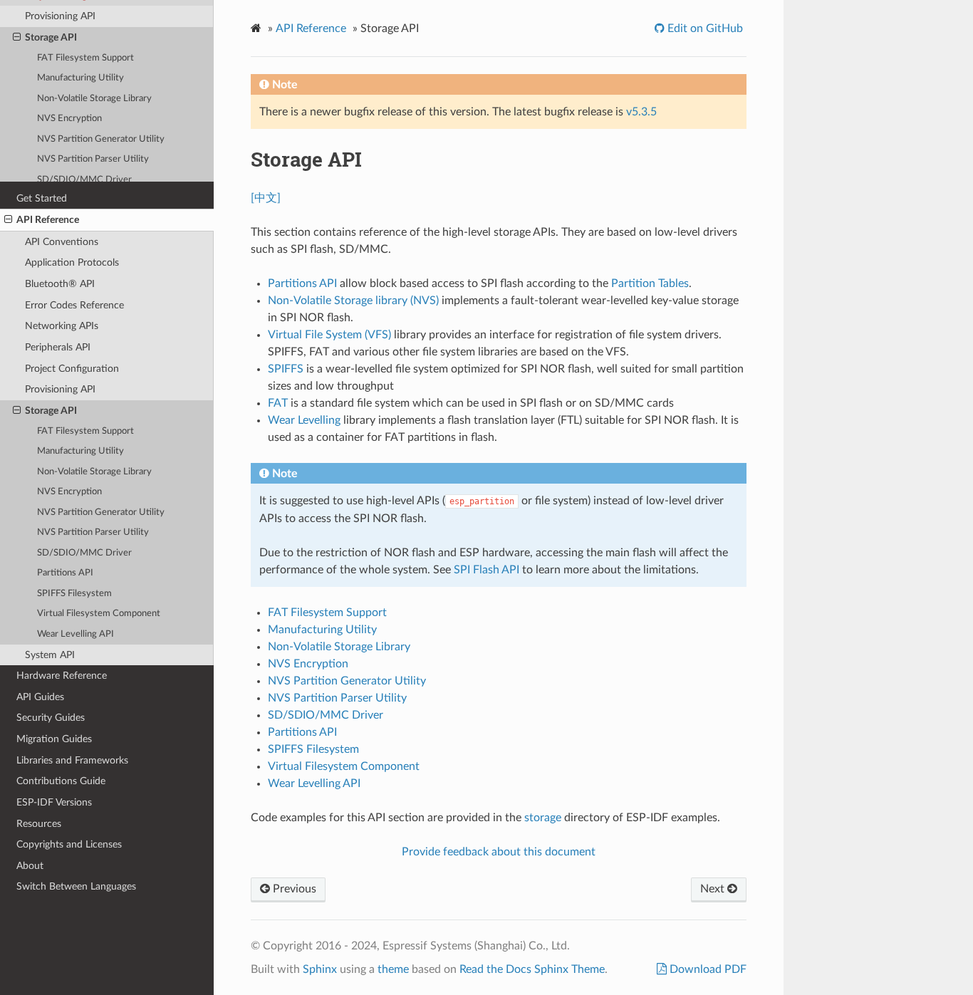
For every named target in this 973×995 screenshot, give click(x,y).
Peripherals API (57, 347)
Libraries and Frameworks (72, 760)
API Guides (40, 697)
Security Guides (50, 717)
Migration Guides (54, 739)
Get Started (41, 198)
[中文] (266, 198)
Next (713, 889)
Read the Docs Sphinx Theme (532, 969)
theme (393, 969)
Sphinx (320, 969)
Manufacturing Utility (80, 451)
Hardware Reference (61, 675)
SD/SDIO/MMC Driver (84, 553)
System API (50, 655)
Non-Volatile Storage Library (94, 471)
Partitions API (65, 573)
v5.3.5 (641, 112)
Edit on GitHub (704, 28)
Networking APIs (61, 326)
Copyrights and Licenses (69, 844)
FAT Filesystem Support (85, 431)
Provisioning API (60, 389)
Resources (38, 823)
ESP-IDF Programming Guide (112, 18)
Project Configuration (72, 368)
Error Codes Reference (74, 305)
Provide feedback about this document (498, 852)
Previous (293, 889)
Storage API (51, 410)
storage (542, 817)
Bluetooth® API (60, 283)
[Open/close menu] (8, 220)
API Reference (47, 219)
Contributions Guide (60, 781)
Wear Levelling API (75, 634)
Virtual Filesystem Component (98, 613)
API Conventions (61, 241)
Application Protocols (72, 262)
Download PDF (706, 969)
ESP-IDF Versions (54, 802)
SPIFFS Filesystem (74, 593)
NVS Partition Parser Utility (93, 532)
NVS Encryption (69, 491)
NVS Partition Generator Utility (101, 512)
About (29, 865)
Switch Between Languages (76, 886)
